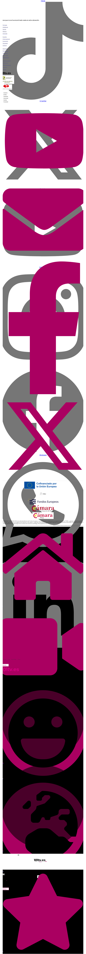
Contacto (5, 92)
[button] (18, 855)
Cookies (5, 100)
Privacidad (5, 101)
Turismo (19, 659)
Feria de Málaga (13, 659)
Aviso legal (5, 98)
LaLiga (9, 659)
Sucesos (4, 659)
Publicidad (5, 96)
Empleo (5, 94)
